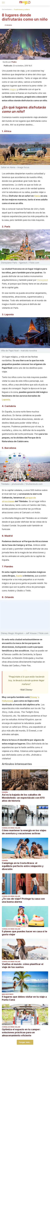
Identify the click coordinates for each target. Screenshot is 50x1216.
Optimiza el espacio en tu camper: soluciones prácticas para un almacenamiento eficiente (21, 1032)
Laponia (6, 399)
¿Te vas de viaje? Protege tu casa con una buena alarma (23, 900)
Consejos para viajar (11, 828)
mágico (13, 89)
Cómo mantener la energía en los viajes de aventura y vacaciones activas (24, 832)
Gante (19, 576)
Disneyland (42, 280)
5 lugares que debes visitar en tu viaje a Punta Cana (24, 998)
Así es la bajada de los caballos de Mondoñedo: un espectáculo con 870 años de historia (23, 797)
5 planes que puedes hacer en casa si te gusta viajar (24, 933)
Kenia (37, 196)
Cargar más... (25, 1042)
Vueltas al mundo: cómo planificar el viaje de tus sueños (22, 965)
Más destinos (7, 994)
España (5, 792)
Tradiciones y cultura (22, 9)
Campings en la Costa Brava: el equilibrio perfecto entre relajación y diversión (22, 866)
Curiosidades (7, 9)
